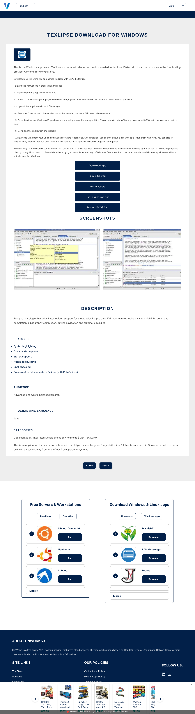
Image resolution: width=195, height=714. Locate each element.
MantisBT (148, 528)
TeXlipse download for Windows (97, 35)
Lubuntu (63, 570)
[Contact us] (169, 674)
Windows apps (152, 516)
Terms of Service (93, 681)
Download (154, 537)
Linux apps (127, 516)
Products (23, 6)
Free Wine (68, 516)
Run (70, 537)
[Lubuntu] (45, 575)
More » (33, 590)
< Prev (89, 465)
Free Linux (45, 516)
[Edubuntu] (45, 554)
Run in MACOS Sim (97, 207)
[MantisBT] (129, 533)
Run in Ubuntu (97, 176)
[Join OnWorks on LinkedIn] (163, 674)
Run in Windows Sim (97, 197)
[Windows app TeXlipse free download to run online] (22, 54)
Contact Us (18, 681)
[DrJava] (129, 575)
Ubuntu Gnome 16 (69, 528)
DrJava (146, 570)
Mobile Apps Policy (94, 676)
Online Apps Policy (94, 671)
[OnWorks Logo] (7, 6)
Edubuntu (64, 549)
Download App (97, 165)
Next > (106, 465)
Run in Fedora (97, 186)
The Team (17, 671)
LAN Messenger (151, 549)
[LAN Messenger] (129, 554)
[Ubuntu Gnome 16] (45, 533)
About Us (17, 676)
